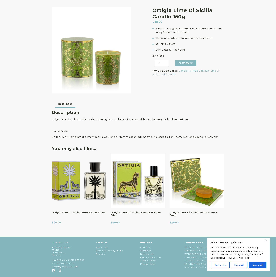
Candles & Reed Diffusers (194, 70)
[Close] (267, 240)
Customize (220, 265)
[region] (238, 254)
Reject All (239, 265)
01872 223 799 (66, 263)
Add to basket (185, 63)
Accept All (257, 265)
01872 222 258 (70, 266)
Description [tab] (65, 104)
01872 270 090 (76, 260)
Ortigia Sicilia (168, 74)
